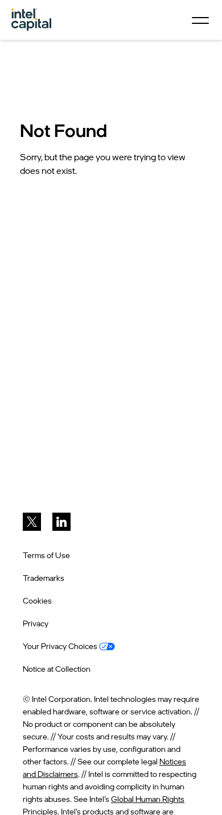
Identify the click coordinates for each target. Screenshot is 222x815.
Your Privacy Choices (61, 646)
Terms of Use (46, 555)
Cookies (37, 600)
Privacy (35, 623)
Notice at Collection (57, 668)
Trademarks (43, 578)
